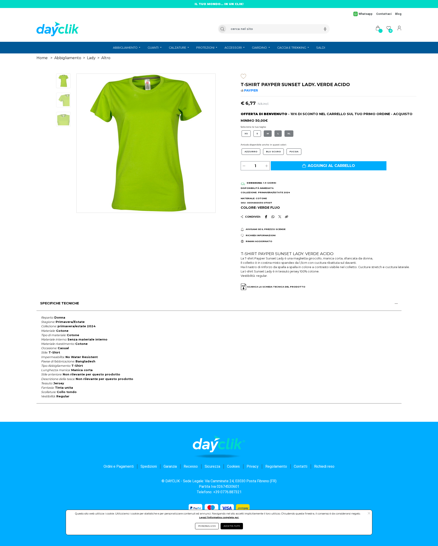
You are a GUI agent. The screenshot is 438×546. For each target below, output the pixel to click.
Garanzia (170, 466)
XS (246, 133)
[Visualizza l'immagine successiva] (87, 143)
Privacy (252, 466)
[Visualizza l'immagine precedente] (205, 143)
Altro (105, 58)
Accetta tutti (232, 526)
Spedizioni (149, 466)
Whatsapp (366, 14)
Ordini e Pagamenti (119, 466)
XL (288, 133)
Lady (91, 58)
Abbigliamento (67, 58)
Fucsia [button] (293, 151)
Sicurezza (212, 466)
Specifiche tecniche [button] (59, 303)
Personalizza (207, 526)
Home (42, 58)
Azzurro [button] (251, 151)
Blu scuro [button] (273, 151)
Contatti (300, 466)
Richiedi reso (324, 466)
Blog (398, 14)
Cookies (233, 466)
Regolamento (276, 466)
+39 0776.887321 (227, 492)
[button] (328, 165)
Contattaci (383, 14)
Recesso (191, 466)
